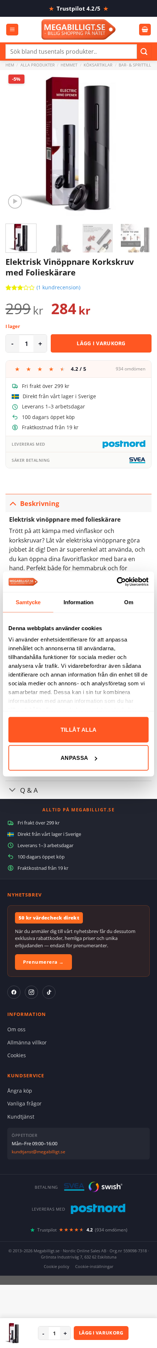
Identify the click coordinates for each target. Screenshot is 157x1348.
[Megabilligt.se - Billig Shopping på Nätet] (78, 29)
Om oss (16, 1029)
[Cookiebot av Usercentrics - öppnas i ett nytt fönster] (117, 582)
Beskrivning (39, 503)
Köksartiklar (98, 65)
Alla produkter (37, 65)
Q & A (29, 790)
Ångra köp (19, 1090)
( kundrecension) (58, 287)
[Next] (139, 143)
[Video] (15, 202)
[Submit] (144, 51)
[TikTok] (48, 992)
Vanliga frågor (24, 1103)
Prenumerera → (43, 962)
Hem (9, 65)
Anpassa (74, 758)
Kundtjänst (20, 1116)
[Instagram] (31, 992)
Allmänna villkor (27, 1042)
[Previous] (17, 143)
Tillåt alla (79, 729)
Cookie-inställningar (94, 1266)
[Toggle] (12, 503)
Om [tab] (128, 602)
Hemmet (69, 65)
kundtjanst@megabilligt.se (38, 1152)
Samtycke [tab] (28, 602)
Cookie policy (56, 1266)
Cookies (16, 1055)
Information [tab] (78, 602)
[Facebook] (13, 992)
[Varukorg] (145, 30)
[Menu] (12, 30)
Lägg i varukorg (101, 343)
